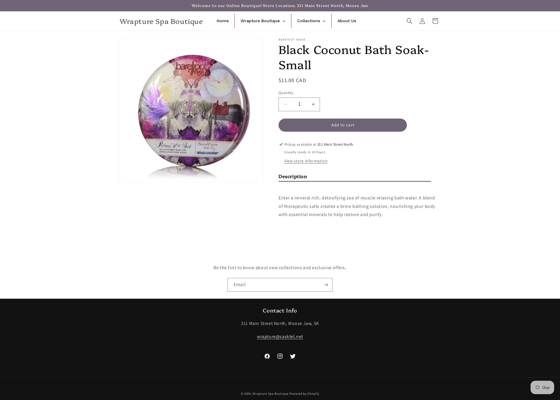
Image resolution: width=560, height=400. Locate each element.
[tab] (355, 177)
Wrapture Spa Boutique (270, 394)
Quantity (286, 92)
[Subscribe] (325, 285)
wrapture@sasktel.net (280, 336)
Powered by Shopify (304, 394)
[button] (409, 21)
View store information (306, 161)
